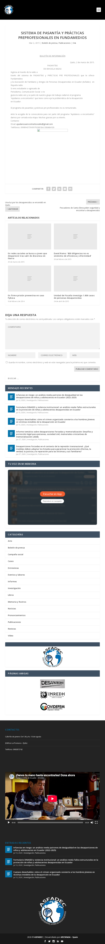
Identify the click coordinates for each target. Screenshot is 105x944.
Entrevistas (13, 568)
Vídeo (10, 635)
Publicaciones (65, 43)
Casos (11, 561)
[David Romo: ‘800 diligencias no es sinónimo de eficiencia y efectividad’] (75, 236)
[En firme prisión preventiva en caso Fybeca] (29, 279)
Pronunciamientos (16, 615)
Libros (11, 595)
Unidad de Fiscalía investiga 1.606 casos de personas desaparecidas (74, 296)
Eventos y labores (16, 574)
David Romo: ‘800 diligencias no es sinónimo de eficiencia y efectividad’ (72, 254)
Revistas (12, 628)
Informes (12, 581)
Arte (10, 541)
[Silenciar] (92, 822)
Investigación (32, 400)
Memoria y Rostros (17, 602)
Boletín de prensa (49, 43)
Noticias (12, 608)
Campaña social (15, 554)
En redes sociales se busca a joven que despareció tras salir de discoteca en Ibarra (27, 256)
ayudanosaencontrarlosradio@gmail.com (34, 124)
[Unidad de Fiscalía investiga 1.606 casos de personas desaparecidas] (75, 279)
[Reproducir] (8, 822)
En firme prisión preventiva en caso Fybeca (26, 296)
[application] (52, 798)
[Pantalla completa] (96, 822)
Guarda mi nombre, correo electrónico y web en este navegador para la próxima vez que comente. (52, 362)
